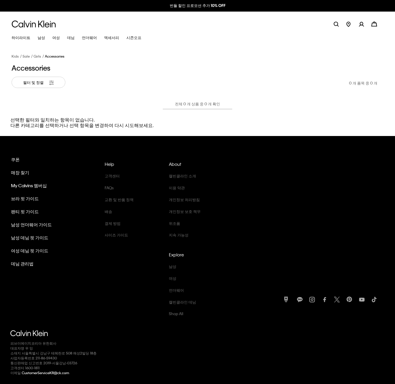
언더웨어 (176, 290)
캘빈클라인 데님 (182, 302)
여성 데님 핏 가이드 (29, 250)
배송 (108, 211)
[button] (365, 24)
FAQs (109, 187)
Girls (37, 56)
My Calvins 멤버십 (29, 185)
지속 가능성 (179, 234)
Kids (15, 56)
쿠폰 (15, 159)
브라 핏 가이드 (25, 198)
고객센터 (112, 175)
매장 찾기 (20, 172)
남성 (172, 266)
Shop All (176, 313)
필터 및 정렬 (34, 82)
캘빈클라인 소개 (182, 175)
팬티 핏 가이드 (25, 211)
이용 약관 (177, 187)
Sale (26, 56)
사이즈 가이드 (116, 234)
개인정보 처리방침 (184, 199)
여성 (172, 278)
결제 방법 (113, 223)
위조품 (174, 223)
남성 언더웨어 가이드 (31, 224)
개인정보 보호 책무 (185, 211)
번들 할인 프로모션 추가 (198, 5)
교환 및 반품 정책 (119, 199)
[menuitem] (352, 24)
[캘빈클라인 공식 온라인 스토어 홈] (34, 23)
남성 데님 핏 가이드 (29, 237)
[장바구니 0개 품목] (374, 23)
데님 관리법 (22, 264)
